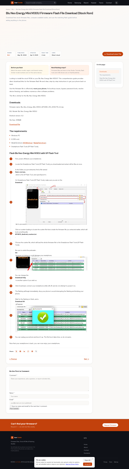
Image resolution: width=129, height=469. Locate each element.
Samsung (78, 3)
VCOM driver (28, 143)
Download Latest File (114, 54)
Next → (86, 359)
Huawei (93, 3)
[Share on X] (16, 351)
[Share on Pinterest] (32, 351)
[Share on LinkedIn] (24, 351)
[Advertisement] (64, 36)
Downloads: (103, 71)
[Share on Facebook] (20, 351)
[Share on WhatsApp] (28, 351)
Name (11, 393)
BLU (13, 9)
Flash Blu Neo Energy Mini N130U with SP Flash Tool (107, 79)
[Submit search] (54, 2)
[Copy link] (36, 351)
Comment (13, 375)
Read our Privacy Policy (72, 464)
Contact (109, 3)
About (86, 447)
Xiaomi (86, 3)
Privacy (105, 462)
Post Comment (14, 408)
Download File (14, 124)
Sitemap (116, 462)
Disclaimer (87, 453)
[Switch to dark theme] (116, 2)
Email (11, 400)
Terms (110, 462)
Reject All (87, 460)
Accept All (87, 464)
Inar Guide (17, 462)
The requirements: (105, 75)
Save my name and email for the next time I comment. (29, 406)
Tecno (101, 3)
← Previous (13, 359)
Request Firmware (110, 425)
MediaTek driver (40, 143)
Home (70, 3)
